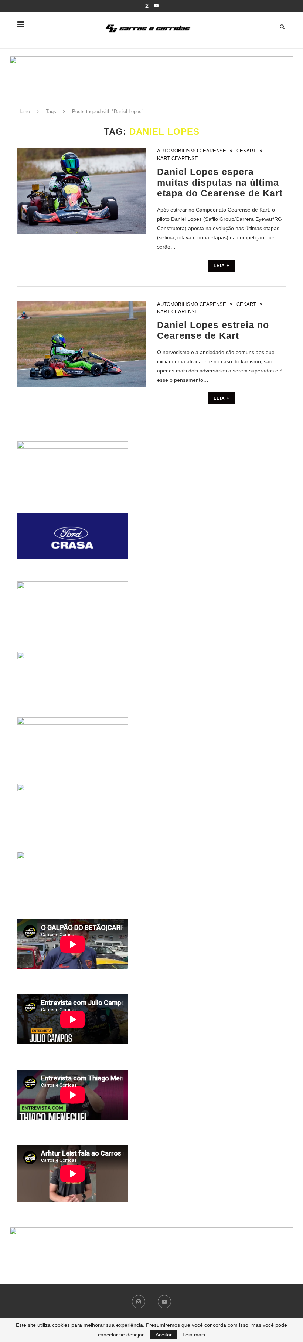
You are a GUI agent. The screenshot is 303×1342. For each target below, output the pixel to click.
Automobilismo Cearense (191, 151)
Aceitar (164, 1335)
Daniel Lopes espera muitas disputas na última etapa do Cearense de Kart (220, 182)
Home (23, 111)
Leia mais (194, 1334)
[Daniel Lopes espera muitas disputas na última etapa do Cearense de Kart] (81, 191)
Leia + (221, 265)
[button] (151, 73)
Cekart (246, 151)
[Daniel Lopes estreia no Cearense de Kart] (81, 344)
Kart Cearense (177, 158)
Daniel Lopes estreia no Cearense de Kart (213, 330)
